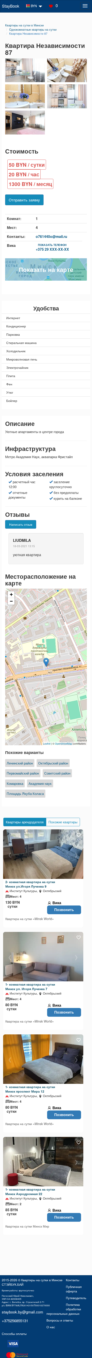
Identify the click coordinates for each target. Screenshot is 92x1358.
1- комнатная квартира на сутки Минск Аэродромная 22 (30, 1191)
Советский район (57, 773)
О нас (50, 1327)
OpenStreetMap (63, 743)
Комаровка (15, 783)
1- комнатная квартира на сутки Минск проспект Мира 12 (30, 1089)
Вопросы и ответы (59, 1320)
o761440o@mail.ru (51, 236)
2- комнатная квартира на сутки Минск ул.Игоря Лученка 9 (30, 884)
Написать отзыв (20, 524)
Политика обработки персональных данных (63, 1309)
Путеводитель (76, 1298)
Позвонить (64, 909)
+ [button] (11, 594)
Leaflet (46, 743)
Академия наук (40, 783)
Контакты (72, 1280)
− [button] (11, 601)
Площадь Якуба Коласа (25, 793)
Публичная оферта (74, 1288)
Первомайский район (23, 773)
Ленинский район (20, 763)
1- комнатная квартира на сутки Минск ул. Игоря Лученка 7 (30, 986)
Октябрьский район (53, 763)
